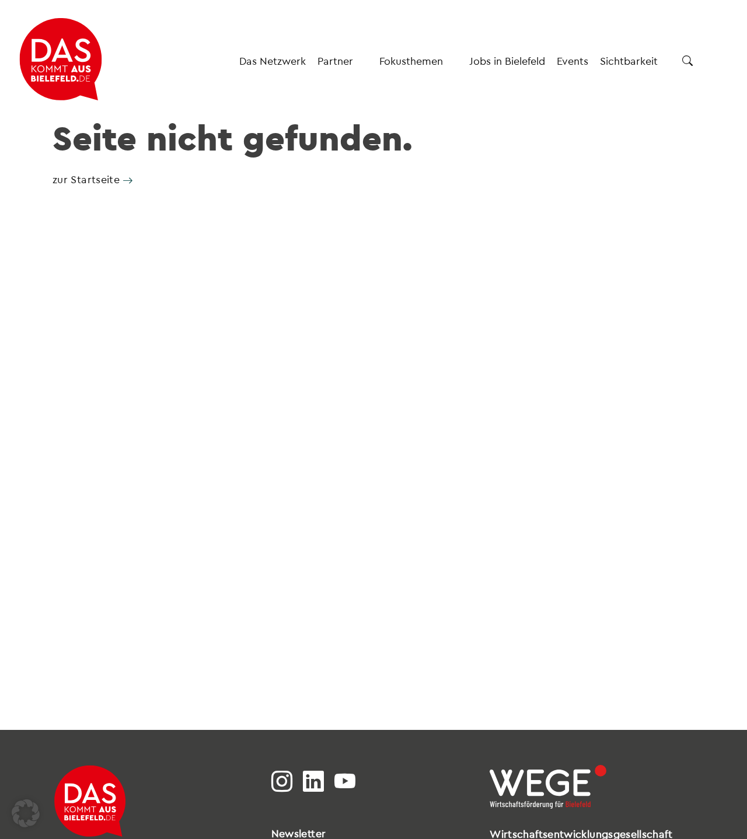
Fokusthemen (411, 60)
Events (572, 60)
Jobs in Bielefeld (507, 60)
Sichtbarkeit (629, 60)
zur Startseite (86, 179)
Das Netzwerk (272, 60)
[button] (25, 813)
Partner (335, 60)
